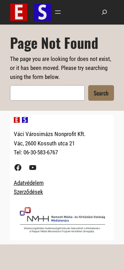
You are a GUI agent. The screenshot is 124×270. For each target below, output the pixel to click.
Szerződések (28, 191)
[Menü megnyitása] (58, 12)
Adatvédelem (29, 182)
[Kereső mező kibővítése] (104, 12)
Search (101, 93)
